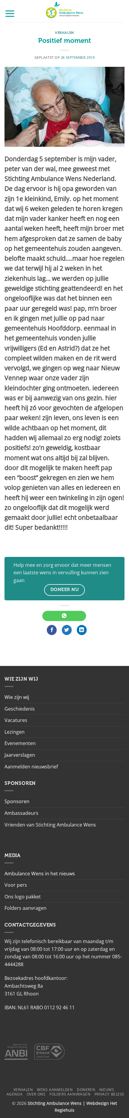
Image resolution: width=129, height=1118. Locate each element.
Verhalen (64, 33)
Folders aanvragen (25, 908)
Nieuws (106, 1089)
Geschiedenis (19, 708)
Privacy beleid (109, 1094)
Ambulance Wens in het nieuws (39, 873)
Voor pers (15, 885)
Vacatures (15, 720)
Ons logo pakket (22, 896)
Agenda (15, 1094)
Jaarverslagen (19, 755)
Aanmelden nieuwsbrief (31, 766)
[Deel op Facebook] (52, 630)
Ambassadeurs (21, 813)
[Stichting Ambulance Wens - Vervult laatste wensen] (64, 11)
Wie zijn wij (16, 697)
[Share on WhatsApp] (64, 616)
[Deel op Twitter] (67, 630)
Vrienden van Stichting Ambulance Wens (50, 824)
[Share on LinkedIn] (82, 630)
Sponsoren (16, 801)
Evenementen (20, 743)
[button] (9, 13)
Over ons (36, 1094)
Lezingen (14, 732)
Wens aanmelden (55, 1089)
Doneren (86, 1089)
